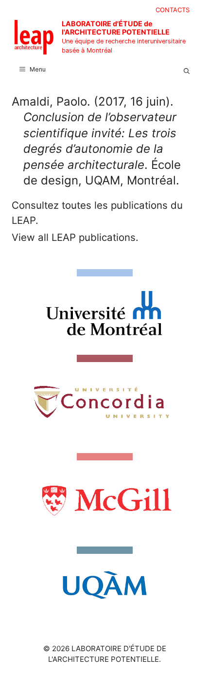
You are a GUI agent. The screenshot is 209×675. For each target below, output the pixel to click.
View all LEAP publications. (75, 237)
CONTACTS (173, 10)
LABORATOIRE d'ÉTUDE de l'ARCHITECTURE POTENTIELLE (116, 27)
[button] (186, 69)
